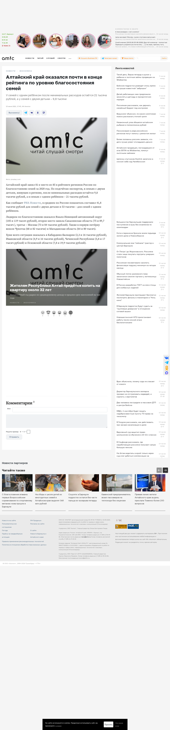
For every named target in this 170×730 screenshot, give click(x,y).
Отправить (14, 437)
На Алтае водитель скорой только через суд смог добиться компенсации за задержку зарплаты (135, 456)
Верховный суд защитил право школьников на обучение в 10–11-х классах (136, 433)
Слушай (50, 58)
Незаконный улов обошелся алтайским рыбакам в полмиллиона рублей (135, 123)
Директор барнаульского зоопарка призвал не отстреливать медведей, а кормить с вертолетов (134, 394)
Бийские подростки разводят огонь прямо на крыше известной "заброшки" (136, 87)
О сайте (33, 530)
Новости (29, 58)
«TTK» (38, 563)
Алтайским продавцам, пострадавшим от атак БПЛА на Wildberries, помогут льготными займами (135, 150)
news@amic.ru (86, 537)
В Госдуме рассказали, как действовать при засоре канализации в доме (135, 423)
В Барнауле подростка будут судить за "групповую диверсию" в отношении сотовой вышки (134, 308)
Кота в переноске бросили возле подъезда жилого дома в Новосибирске (136, 234)
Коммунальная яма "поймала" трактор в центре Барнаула (135, 244)
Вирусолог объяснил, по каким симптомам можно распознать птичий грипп (136, 115)
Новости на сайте (9, 520)
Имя (8, 409)
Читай (40, 58)
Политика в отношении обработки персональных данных (24, 545)
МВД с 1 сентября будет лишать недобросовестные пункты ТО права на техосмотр (135, 413)
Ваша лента (128, 58)
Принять (108, 724)
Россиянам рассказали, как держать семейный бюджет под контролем (134, 106)
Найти (164, 58)
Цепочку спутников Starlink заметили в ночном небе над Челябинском (135, 160)
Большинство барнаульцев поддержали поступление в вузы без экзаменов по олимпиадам (135, 224)
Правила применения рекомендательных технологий (23, 541)
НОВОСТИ (11, 71)
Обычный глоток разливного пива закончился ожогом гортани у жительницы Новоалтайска (136, 276)
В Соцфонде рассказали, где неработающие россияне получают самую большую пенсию (136, 444)
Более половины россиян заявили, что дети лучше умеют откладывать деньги (134, 140)
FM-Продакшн (35, 520)
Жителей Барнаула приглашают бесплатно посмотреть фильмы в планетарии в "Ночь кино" (136, 297)
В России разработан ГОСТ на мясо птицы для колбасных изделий (136, 286)
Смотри (61, 58)
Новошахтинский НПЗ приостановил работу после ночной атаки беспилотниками (134, 320)
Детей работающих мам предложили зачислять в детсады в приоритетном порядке (134, 97)
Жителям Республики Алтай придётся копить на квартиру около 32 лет (55, 287)
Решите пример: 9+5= (16, 432)
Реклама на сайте (37, 524)
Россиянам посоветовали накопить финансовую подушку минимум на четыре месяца (136, 265)
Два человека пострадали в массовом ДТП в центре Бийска (136, 403)
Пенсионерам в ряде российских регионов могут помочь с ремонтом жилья (136, 132)
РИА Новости (32, 203)
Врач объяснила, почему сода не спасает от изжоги (136, 382)
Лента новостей (124, 68)
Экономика (26, 71)
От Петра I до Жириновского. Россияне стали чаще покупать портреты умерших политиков (135, 254)
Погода (5, 530)
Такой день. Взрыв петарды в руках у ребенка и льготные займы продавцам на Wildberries (136, 77)
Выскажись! (14, 112)
